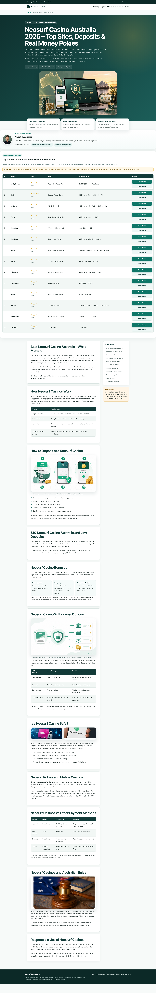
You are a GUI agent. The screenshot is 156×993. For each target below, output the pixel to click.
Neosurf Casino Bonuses (113, 361)
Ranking (96, 7)
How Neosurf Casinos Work (114, 351)
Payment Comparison (112, 375)
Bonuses (120, 7)
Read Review (142, 186)
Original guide (100, 974)
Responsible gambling (123, 974)
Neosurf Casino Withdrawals (114, 365)
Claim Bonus (142, 181)
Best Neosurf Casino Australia (115, 348)
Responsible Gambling (112, 381)
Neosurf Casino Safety (112, 368)
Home (29, 12)
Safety (127, 7)
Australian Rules (110, 378)
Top (92, 974)
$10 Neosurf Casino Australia (114, 358)
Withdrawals (111, 7)
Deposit (103, 7)
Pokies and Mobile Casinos (114, 371)
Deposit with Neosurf (112, 355)
